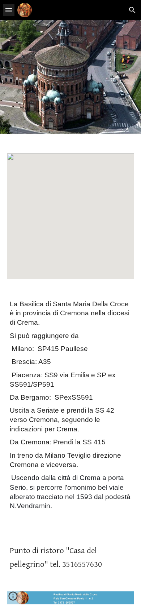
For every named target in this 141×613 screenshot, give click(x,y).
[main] (70, 410)
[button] (8, 10)
